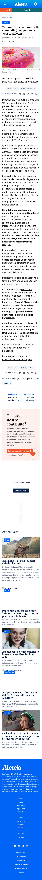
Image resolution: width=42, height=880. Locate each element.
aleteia (6, 540)
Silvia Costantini (28, 38)
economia (7, 383)
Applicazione (21, 825)
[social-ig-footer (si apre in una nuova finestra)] (27, 846)
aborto (6, 631)
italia (10, 17)
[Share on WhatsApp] (36, 94)
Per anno (21, 838)
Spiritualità (21, 809)
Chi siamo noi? (21, 857)
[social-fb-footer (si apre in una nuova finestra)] (19, 846)
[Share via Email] (32, 94)
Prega (26, 10)
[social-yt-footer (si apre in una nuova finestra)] (15, 846)
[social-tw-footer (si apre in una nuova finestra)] (23, 846)
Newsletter (21, 822)
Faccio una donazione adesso (18, 451)
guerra (6, 590)
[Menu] (7, 4)
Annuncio (21, 828)
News (4, 17)
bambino (7, 713)
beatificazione (9, 672)
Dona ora (5, 10)
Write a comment (21, 490)
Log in (28, 482)
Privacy (21, 873)
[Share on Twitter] (28, 94)
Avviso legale (21, 861)
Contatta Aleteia (21, 869)
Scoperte (21, 812)
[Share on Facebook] (20, 94)
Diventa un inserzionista (21, 865)
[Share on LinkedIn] (24, 94)
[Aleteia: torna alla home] (21, 4)
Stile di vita (21, 806)
